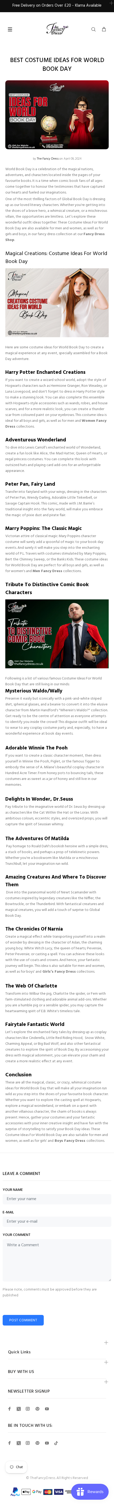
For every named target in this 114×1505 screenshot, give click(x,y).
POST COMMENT (23, 1320)
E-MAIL (8, 1213)
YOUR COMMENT (16, 1235)
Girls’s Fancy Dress (59, 972)
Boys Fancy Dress (70, 1141)
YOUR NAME (13, 1190)
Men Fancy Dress (47, 571)
